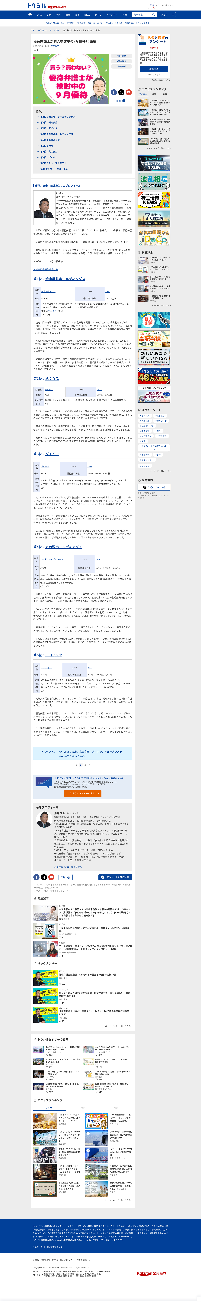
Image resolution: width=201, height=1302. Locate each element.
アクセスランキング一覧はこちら (116, 1200)
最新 (49, 14)
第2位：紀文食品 (49, 122)
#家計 (158, 454)
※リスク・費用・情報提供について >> (52, 890)
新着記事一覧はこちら (160, 305)
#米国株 (109, 22)
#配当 (158, 430)
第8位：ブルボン (49, 157)
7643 (89, 466)
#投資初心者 (161, 420)
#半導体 (70, 22)
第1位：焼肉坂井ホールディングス (57, 116)
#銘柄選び (160, 415)
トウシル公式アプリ (164, 5)
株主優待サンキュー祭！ (49, 30)
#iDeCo (118, 22)
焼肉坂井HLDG (48, 291)
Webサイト (53, 310)
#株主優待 (121, 56)
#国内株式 (121, 61)
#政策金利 (144, 454)
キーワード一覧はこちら (159, 471)
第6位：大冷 (46, 145)
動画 (58, 14)
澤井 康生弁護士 (85, 860)
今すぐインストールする (82, 793)
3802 (90, 667)
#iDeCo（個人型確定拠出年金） (154, 448)
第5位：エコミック (50, 139)
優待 (77, 14)
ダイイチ (52, 453)
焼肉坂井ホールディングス (65, 278)
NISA (87, 14)
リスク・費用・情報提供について (48, 1247)
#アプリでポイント (144, 22)
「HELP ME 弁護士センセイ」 (103, 856)
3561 (97, 559)
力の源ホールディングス (63, 546)
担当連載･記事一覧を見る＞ (68, 867)
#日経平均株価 (52, 22)
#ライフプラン (146, 459)
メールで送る (129, 92)
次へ (89, 765)
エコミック (53, 654)
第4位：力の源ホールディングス (56, 134)
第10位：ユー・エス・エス (54, 169)
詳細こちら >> (51, 887)
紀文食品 (52, 378)
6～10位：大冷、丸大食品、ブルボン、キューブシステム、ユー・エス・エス (90, 753)
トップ (30, 15)
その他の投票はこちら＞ (161, 80)
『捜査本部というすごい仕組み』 (82, 853)
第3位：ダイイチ (49, 128)
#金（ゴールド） (95, 22)
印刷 (118, 100)
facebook (114, 92)
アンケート (112, 14)
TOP (33, 30)
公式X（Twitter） (156, 487)
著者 (124, 14)
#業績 (142, 441)
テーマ (98, 14)
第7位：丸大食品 (49, 151)
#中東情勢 (81, 22)
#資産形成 (121, 66)
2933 (99, 389)
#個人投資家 (145, 436)
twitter (121, 92)
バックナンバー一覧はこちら (118, 1026)
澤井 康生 (55, 46)
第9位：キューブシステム (53, 163)
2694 (107, 291)
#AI (62, 22)
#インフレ (144, 465)
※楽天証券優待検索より (45, 269)
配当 (67, 14)
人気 (39, 14)
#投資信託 (129, 22)
